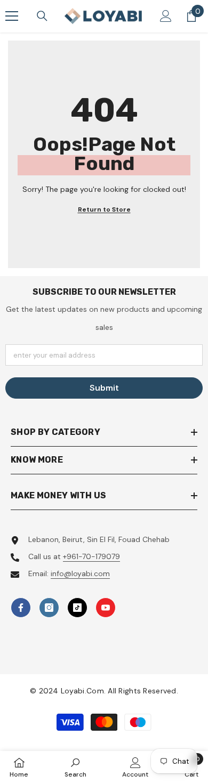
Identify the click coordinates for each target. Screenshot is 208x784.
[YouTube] (105, 607)
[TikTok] (77, 607)
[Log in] (166, 16)
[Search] (42, 16)
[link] (75, 767)
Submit (104, 387)
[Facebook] (21, 607)
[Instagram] (49, 607)
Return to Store (104, 209)
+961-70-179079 (91, 556)
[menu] (11, 16)
